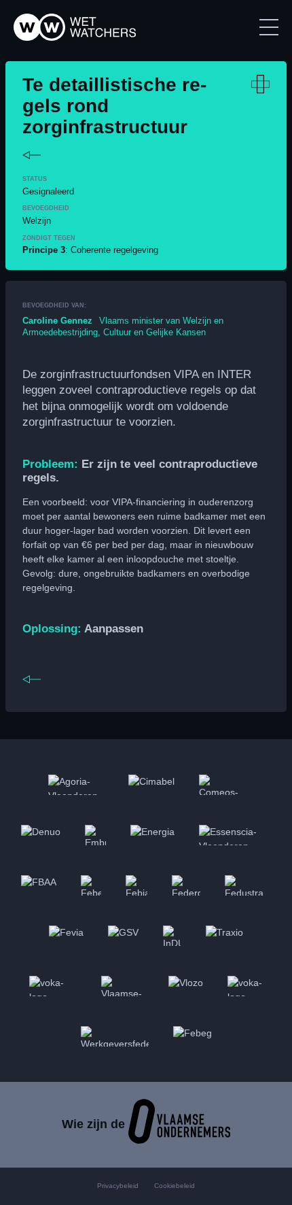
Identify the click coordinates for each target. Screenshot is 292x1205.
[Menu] (268, 27)
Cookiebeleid (174, 1185)
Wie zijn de (95, 1124)
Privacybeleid (118, 1185)
